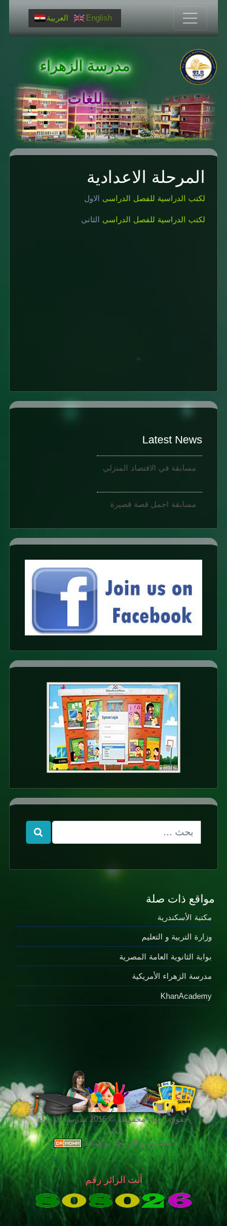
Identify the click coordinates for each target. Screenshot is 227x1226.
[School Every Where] (113, 727)
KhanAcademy (186, 996)
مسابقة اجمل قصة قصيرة (153, 501)
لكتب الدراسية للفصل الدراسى (152, 198)
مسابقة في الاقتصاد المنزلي (149, 465)
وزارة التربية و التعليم (177, 936)
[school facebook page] (113, 598)
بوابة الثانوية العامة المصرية (165, 956)
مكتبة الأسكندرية (184, 917)
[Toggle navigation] (190, 18)
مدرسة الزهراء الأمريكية (172, 976)
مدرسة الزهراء (85, 66)
